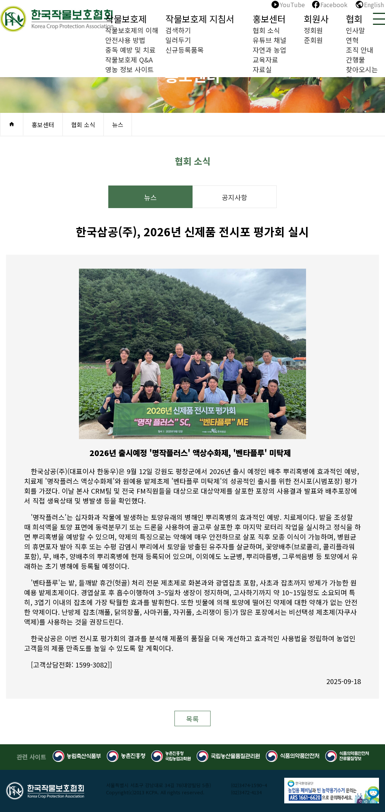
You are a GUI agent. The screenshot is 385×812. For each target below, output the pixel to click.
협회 (354, 18)
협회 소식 (266, 30)
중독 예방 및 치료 (130, 50)
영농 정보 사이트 (129, 69)
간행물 (355, 59)
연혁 (352, 40)
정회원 (313, 30)
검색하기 (178, 30)
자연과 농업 (269, 50)
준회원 (313, 40)
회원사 (316, 18)
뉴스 (150, 197)
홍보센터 (269, 18)
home (12, 124)
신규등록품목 (184, 50)
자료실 (262, 69)
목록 (192, 719)
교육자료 (265, 59)
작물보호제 (126, 18)
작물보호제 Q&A (129, 59)
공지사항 (234, 197)
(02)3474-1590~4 (249, 785)
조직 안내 (359, 50)
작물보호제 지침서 (199, 18)
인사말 (355, 30)
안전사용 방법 (125, 40)
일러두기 (178, 40)
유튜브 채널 (269, 40)
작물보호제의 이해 (131, 30)
